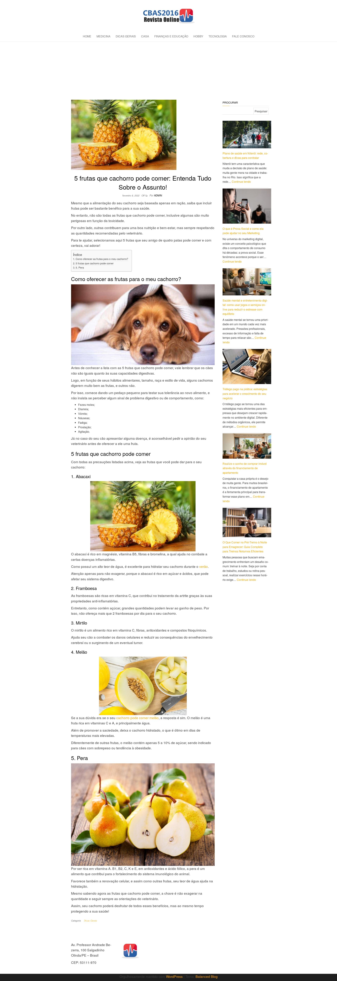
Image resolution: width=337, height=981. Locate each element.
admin (158, 195)
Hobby (198, 36)
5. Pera (80, 267)
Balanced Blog (207, 976)
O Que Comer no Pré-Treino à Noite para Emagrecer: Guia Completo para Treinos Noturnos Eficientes (245, 546)
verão (203, 566)
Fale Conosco (243, 36)
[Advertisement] (168, 68)
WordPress (174, 976)
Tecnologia (218, 36)
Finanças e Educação (171, 36)
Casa (145, 36)
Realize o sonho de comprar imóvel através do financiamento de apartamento (245, 468)
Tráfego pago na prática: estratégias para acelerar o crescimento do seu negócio (245, 393)
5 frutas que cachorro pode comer (95, 263)
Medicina (103, 36)
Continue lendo (241, 182)
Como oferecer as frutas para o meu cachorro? (102, 259)
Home (87, 36)
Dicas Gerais (126, 36)
